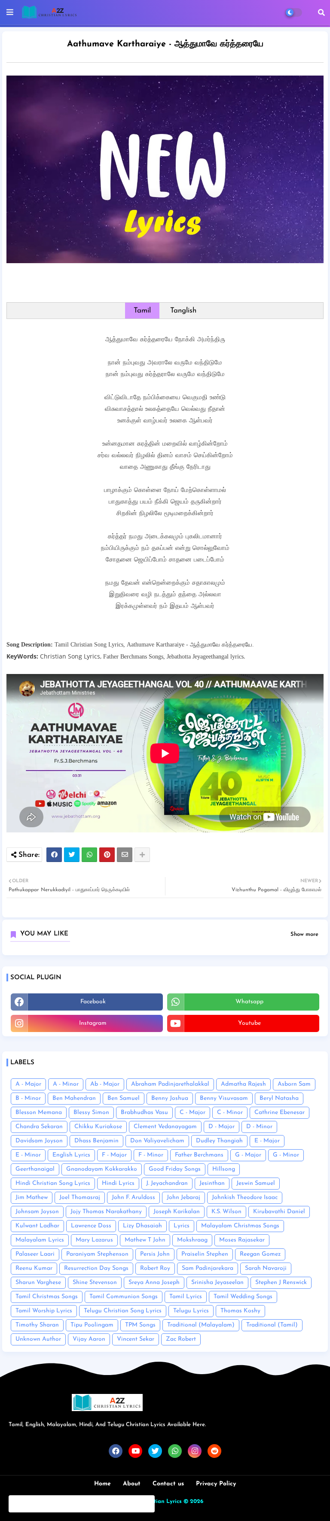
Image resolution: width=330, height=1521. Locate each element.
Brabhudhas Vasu (144, 1112)
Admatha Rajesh (243, 1084)
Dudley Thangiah (219, 1141)
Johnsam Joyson (37, 1211)
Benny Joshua (169, 1098)
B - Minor (28, 1098)
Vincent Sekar (135, 1339)
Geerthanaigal (35, 1169)
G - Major (248, 1155)
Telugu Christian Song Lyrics (123, 1311)
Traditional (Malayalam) (201, 1325)
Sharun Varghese (38, 1282)
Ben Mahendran (74, 1098)
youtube (249, 1023)
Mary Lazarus (94, 1240)
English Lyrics (71, 1155)
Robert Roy (155, 1268)
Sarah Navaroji (266, 1268)
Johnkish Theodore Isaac (245, 1197)
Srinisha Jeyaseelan (217, 1282)
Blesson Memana (38, 1112)
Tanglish (183, 310)
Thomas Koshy (240, 1311)
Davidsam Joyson (39, 1141)
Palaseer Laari (35, 1254)
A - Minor (66, 1084)
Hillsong (223, 1169)
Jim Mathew (31, 1197)
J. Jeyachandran (167, 1183)
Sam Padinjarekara (207, 1268)
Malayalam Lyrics (39, 1240)
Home (102, 1484)
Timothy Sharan (37, 1325)
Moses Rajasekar (242, 1240)
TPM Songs (140, 1325)
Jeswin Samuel (255, 1183)
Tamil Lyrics (185, 1296)
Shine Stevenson (95, 1282)
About (132, 1484)
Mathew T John (145, 1240)
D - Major (221, 1126)
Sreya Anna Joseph (154, 1282)
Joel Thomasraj (79, 1197)
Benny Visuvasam (224, 1098)
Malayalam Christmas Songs (240, 1226)
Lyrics (181, 1226)
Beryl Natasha (279, 1098)
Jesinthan (212, 1183)
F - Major (114, 1155)
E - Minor (28, 1155)
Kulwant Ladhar (37, 1226)
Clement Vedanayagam (165, 1126)
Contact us (168, 1484)
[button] (321, 12)
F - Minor (150, 1155)
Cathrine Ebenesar (279, 1112)
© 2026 (193, 1501)
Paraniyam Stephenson (97, 1254)
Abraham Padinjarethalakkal (170, 1084)
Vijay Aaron (89, 1339)
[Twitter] (71, 854)
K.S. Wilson (226, 1211)
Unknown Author (38, 1339)
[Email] (124, 854)
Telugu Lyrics (191, 1311)
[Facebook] (54, 854)
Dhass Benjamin (96, 1141)
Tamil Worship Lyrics (43, 1311)
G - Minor (286, 1155)
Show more (304, 934)
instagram (93, 1023)
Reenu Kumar (33, 1268)
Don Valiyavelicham (157, 1141)
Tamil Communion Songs (123, 1296)
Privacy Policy (216, 1484)
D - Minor (259, 1126)
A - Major (28, 1084)
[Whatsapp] (89, 854)
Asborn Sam (294, 1084)
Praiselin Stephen (204, 1254)
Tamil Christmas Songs (46, 1296)
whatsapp (249, 1002)
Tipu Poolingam (91, 1325)
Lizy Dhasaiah (142, 1226)
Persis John (155, 1254)
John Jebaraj (183, 1197)
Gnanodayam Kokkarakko (101, 1169)
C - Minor (230, 1112)
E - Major (267, 1141)
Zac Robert (181, 1339)
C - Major (192, 1112)
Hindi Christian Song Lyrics (52, 1183)
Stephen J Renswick (281, 1282)
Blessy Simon (91, 1112)
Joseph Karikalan (176, 1211)
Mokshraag (192, 1240)
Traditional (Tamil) (272, 1325)
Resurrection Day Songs (96, 1268)
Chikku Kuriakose (98, 1126)
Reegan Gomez (260, 1254)
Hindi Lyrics (118, 1183)
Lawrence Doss (91, 1226)
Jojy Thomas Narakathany (106, 1211)
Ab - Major (104, 1084)
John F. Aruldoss (133, 1197)
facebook (93, 1002)
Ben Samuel (123, 1098)
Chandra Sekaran (39, 1126)
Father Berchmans (199, 1155)
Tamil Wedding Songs (243, 1296)
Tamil (142, 310)
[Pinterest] (107, 854)
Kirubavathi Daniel (279, 1211)
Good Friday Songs (175, 1169)
